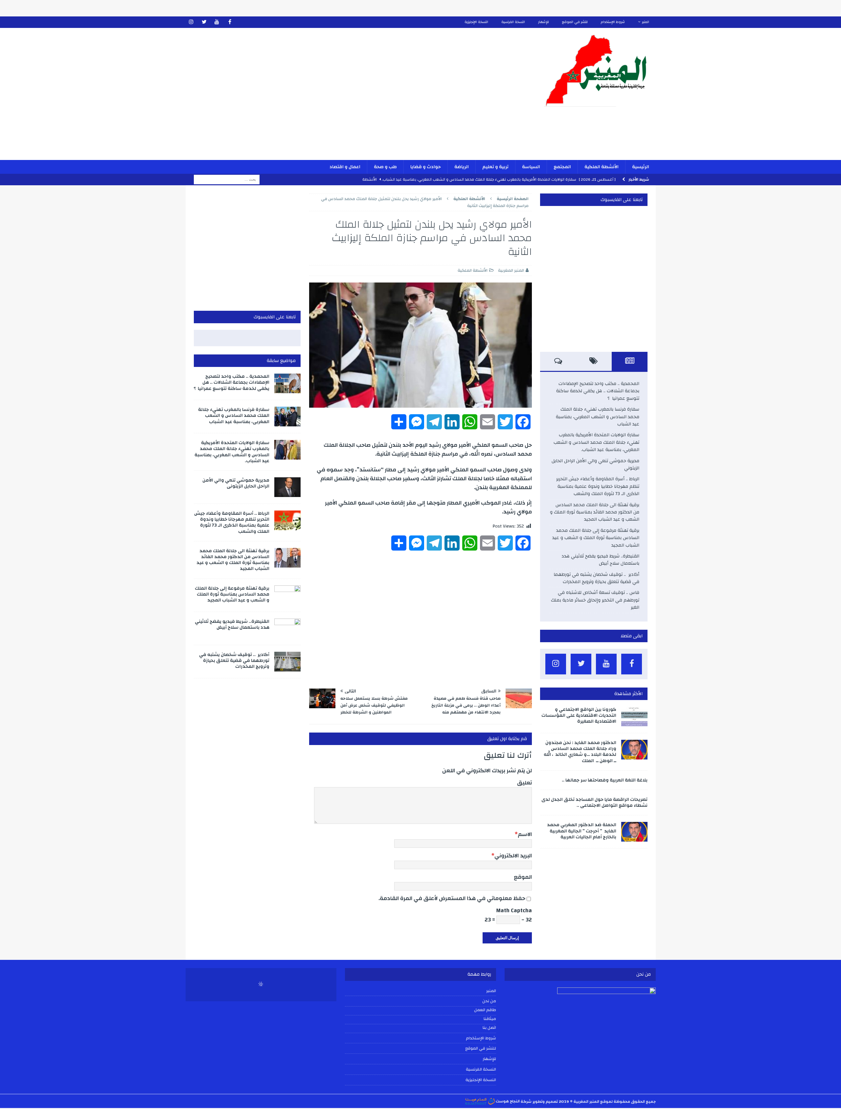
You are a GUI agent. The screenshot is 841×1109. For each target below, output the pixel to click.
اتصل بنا (489, 1027)
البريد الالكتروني (513, 855)
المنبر (645, 22)
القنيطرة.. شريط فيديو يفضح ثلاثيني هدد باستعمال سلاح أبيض (600, 560)
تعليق (524, 783)
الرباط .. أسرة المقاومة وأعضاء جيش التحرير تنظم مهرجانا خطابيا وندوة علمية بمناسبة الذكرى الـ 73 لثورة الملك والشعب (597, 486)
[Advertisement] (343, 98)
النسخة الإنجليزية (476, 22)
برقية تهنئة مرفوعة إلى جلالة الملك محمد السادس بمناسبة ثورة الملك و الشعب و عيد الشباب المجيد (595, 538)
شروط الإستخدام (613, 22)
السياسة (531, 167)
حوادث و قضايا (425, 167)
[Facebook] (230, 22)
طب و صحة (385, 167)
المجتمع (562, 167)
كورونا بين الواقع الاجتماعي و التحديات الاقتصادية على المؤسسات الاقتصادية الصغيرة (578, 715)
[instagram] (191, 22)
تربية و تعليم (495, 167)
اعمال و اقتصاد (345, 167)
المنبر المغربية (511, 270)
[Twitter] (204, 22)
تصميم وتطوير (545, 1101)
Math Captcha (514, 910)
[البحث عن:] (227, 179)
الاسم (525, 834)
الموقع (523, 877)
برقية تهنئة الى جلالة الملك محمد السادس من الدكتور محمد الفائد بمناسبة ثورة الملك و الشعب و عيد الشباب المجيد (594, 512)
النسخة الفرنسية (513, 22)
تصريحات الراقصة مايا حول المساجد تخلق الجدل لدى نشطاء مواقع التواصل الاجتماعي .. (594, 802)
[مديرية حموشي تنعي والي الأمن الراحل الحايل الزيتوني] (287, 487)
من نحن (489, 1001)
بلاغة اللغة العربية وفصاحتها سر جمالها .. (605, 780)
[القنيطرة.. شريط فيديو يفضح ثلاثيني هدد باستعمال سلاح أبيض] (287, 628)
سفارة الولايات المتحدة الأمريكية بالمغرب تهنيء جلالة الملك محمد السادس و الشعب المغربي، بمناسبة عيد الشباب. (596, 442)
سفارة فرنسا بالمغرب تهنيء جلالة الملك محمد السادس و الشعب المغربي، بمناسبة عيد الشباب (597, 416)
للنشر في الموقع (575, 22)
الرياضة (461, 167)
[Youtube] (217, 22)
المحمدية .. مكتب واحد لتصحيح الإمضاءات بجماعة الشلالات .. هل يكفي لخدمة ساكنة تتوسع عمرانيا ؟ (597, 391)
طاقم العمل (485, 1010)
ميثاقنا (490, 1019)
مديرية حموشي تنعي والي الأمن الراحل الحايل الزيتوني (595, 464)
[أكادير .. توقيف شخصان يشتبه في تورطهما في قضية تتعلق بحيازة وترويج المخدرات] (287, 661)
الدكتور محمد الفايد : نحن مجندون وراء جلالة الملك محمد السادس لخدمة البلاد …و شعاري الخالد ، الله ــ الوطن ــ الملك (580, 751)
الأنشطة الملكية (601, 167)
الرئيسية (640, 167)
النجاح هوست (507, 1101)
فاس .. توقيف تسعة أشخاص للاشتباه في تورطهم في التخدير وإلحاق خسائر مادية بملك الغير (595, 600)
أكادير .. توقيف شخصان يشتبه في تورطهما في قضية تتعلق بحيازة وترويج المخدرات (596, 578)
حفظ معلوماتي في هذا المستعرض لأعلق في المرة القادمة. (451, 898)
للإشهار (543, 22)
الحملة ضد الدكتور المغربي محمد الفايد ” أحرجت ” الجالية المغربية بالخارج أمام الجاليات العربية (581, 831)
